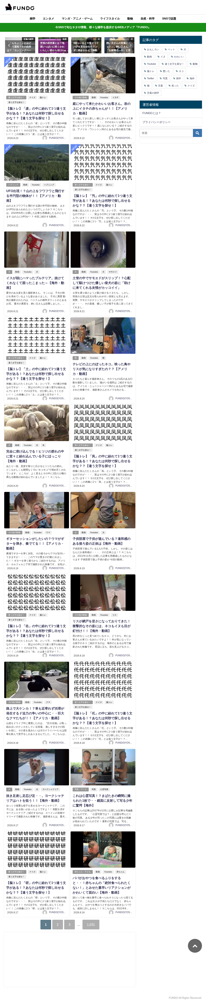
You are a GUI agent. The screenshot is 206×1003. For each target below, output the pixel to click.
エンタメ (48, 18)
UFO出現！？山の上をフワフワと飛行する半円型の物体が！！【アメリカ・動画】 (35, 195)
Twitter (150, 78)
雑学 (32, 18)
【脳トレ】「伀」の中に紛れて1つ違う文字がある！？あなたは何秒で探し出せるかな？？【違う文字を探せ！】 (36, 630)
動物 (130, 18)
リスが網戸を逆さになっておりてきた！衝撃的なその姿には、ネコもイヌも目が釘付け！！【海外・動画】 (102, 625)
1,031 (91, 924)
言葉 (160, 85)
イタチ (115, 97)
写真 (94, 789)
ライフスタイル (110, 18)
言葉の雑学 (153, 93)
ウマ (48, 532)
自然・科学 (148, 18)
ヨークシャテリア (50, 789)
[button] (9, 45)
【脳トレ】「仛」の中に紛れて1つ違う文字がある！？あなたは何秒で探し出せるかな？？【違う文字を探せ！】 (102, 718)
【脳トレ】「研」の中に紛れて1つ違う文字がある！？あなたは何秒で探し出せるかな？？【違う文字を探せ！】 (36, 887)
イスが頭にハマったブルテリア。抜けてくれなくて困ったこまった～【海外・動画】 (35, 282)
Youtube (104, 97)
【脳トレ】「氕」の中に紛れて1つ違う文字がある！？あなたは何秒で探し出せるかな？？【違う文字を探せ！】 (102, 200)
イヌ (163, 57)
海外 (192, 78)
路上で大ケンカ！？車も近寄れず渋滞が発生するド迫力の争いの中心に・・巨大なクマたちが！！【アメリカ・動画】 (35, 713)
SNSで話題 (169, 18)
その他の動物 (81, 97)
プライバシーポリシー (156, 122)
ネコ (181, 71)
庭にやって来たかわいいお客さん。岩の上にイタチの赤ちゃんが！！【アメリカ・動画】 (102, 108)
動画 (94, 97)
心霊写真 (104, 789)
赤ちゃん (120, 872)
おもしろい (153, 49)
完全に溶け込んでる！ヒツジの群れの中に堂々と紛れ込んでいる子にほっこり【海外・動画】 (35, 456)
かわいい (179, 57)
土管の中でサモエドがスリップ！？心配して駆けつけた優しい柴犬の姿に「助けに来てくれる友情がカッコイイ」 (102, 282)
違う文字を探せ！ (16, 97)
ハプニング (13, 185)
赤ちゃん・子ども (83, 872)
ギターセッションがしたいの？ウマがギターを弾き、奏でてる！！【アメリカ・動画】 (35, 543)
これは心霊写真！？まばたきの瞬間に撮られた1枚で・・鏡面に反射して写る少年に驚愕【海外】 (102, 800)
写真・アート (81, 789)
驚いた (166, 71)
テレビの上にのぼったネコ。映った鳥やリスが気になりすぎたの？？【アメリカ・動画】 (102, 368)
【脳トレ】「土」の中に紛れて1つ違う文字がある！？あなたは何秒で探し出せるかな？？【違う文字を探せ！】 (36, 373)
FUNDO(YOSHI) (58, 138)
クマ (48, 702)
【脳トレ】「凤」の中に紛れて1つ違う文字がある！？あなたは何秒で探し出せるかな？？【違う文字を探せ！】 (102, 461)
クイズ (32, 97)
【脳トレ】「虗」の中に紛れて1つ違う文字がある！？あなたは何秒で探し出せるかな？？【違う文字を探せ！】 (36, 113)
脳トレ (43, 97)
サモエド (113, 272)
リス (114, 615)
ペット (171, 49)
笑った (175, 85)
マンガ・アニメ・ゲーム (77, 18)
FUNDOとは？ (151, 113)
